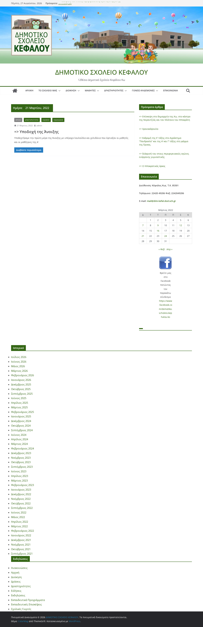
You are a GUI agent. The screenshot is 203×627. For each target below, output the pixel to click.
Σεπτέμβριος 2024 (22, 430)
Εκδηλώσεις (58, 120)
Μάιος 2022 (18, 517)
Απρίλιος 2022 (19, 521)
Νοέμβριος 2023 (21, 457)
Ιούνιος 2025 (18, 398)
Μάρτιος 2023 (19, 480)
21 (143, 235)
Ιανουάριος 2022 (21, 535)
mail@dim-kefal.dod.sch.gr (161, 200)
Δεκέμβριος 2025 (21, 384)
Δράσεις (16, 581)
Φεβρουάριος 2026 (22, 375)
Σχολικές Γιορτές (21, 609)
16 (158, 230)
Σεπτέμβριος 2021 (22, 553)
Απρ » (169, 249)
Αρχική (29, 90)
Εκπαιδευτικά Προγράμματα (28, 600)
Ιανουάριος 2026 (21, 380)
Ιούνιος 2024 (18, 435)
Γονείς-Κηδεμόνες (143, 90)
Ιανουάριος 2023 (21, 489)
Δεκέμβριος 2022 (21, 494)
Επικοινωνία (170, 90)
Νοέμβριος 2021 (21, 544)
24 (165, 235)
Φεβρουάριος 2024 (22, 448)
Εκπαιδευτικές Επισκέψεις (26, 604)
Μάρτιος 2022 (19, 526)
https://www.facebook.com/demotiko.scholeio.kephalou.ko (165, 308)
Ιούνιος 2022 (18, 512)
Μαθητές (90, 90)
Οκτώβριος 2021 (21, 549)
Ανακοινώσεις (19, 568)
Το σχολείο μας (48, 90)
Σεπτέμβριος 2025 (22, 393)
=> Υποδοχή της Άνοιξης (36, 131)
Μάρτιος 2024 (19, 444)
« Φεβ (162, 249)
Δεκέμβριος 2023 (21, 453)
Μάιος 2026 (18, 366)
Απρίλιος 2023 (19, 476)
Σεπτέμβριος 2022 (22, 508)
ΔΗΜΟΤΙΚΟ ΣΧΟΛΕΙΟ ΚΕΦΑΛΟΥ (101, 72)
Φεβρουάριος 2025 (22, 412)
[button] (59, 90)
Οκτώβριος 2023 (21, 462)
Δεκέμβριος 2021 (21, 540)
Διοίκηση (71, 90)
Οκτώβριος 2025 (21, 389)
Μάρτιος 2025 (19, 407)
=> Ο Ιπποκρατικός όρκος (152, 166)
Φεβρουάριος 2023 (22, 485)
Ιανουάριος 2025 (21, 416)
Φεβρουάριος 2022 (22, 531)
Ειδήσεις (46, 120)
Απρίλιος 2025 (19, 403)
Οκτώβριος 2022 (21, 503)
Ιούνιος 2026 (18, 361)
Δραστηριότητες (113, 90)
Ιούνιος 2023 (18, 471)
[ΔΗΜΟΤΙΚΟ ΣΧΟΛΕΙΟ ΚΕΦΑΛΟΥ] (101, 8)
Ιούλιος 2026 (18, 357)
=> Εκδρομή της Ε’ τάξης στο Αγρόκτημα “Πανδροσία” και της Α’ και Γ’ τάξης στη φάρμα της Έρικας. (163, 141)
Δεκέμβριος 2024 (21, 421)
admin (39, 125)
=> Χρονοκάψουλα (148, 128)
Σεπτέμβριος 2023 (22, 467)
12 (180, 225)
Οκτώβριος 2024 (21, 425)
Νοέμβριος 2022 (21, 499)
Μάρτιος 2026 (19, 371)
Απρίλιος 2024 (19, 439)
